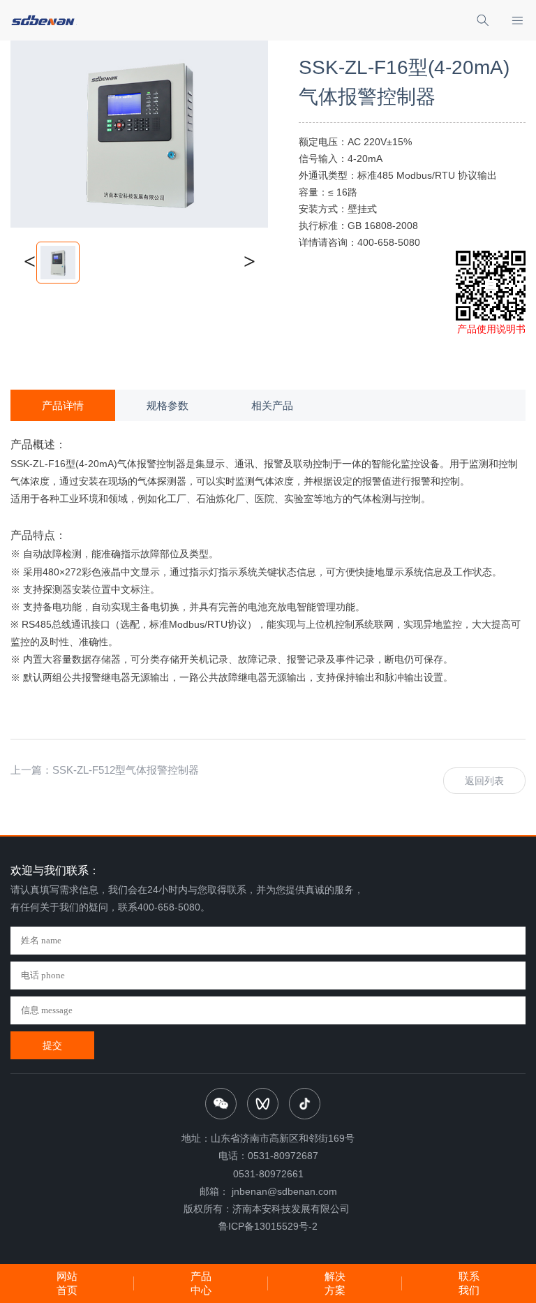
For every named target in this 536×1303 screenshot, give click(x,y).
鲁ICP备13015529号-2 (268, 1226)
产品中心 (201, 1283)
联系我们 (469, 1283)
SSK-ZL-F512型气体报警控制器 (125, 770)
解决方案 (335, 1283)
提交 (52, 1045)
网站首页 (67, 1283)
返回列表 (484, 780)
